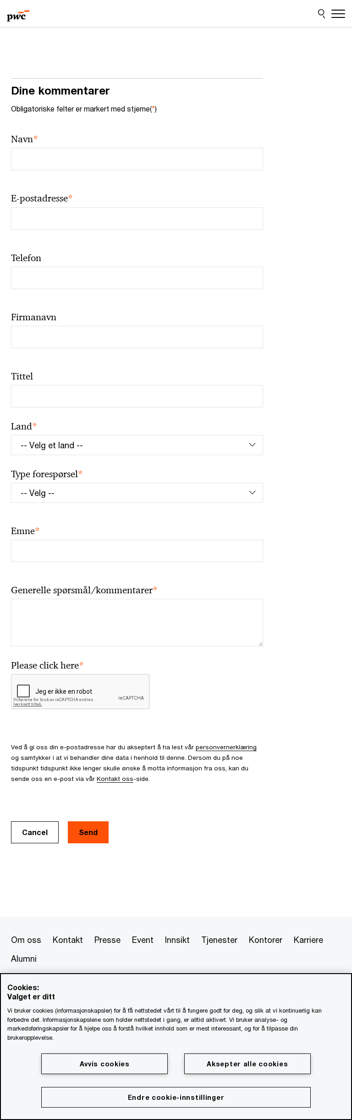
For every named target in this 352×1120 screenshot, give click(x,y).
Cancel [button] (35, 832)
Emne (25, 531)
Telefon (26, 258)
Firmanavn (33, 317)
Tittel (22, 376)
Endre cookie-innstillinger (176, 1097)
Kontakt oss (115, 778)
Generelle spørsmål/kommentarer (84, 590)
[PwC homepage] (18, 13)
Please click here (47, 665)
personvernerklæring (226, 747)
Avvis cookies (105, 1064)
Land (24, 426)
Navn (24, 139)
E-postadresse (42, 198)
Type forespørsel (47, 474)
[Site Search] (321, 13)
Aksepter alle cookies (247, 1064)
